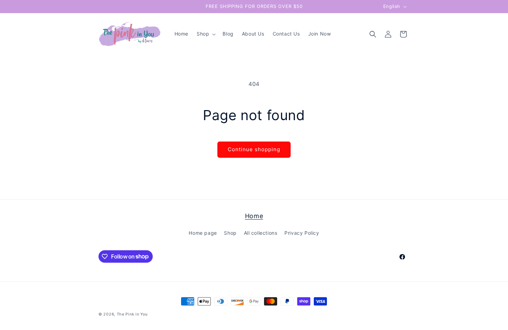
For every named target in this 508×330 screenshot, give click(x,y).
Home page (203, 233)
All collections (260, 233)
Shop (230, 233)
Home (254, 216)
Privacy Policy (301, 233)
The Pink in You (132, 314)
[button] (205, 34)
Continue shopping (254, 149)
